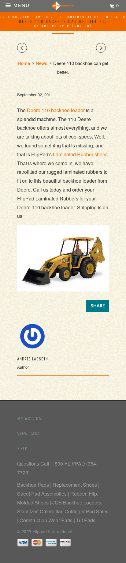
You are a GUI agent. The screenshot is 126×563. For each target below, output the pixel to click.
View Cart (28, 433)
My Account (30, 418)
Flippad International (52, 531)
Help (22, 448)
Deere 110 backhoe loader (56, 110)
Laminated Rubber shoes (80, 154)
